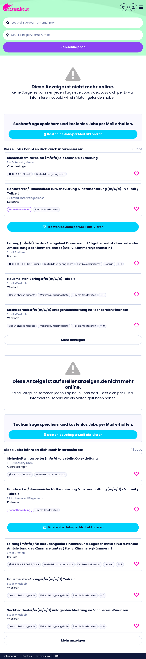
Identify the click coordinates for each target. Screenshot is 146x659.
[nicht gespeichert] (136, 173)
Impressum (43, 656)
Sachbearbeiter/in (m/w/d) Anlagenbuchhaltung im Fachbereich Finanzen (67, 310)
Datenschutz (10, 656)
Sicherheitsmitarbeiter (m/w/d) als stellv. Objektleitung (52, 158)
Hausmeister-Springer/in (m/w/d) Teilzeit (41, 279)
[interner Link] (16, 7)
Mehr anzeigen (73, 340)
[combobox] (76, 23)
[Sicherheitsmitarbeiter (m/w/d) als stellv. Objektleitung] (73, 166)
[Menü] (141, 7)
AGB (57, 656)
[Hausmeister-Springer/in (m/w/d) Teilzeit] (73, 287)
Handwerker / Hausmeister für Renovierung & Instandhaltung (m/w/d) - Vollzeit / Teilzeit (72, 191)
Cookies (27, 656)
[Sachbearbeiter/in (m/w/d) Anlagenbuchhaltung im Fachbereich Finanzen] (73, 318)
